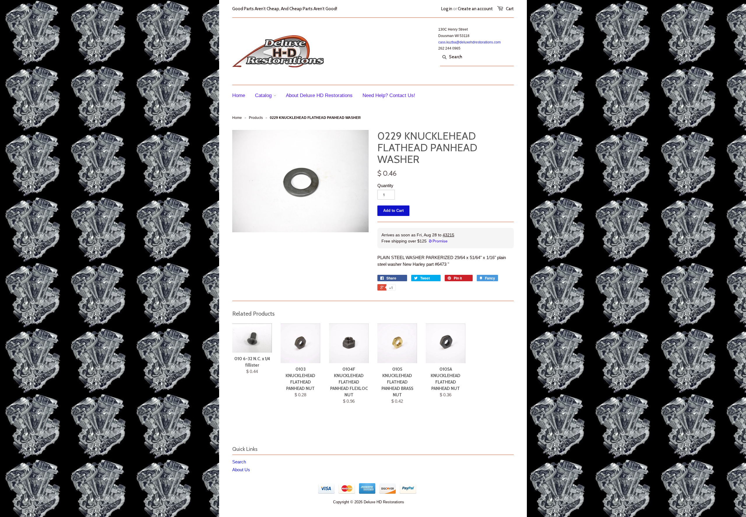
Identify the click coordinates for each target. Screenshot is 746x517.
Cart (510, 8)
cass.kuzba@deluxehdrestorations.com (469, 42)
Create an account (475, 8)
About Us (241, 469)
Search (239, 461)
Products (256, 118)
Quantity (385, 185)
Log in (446, 8)
